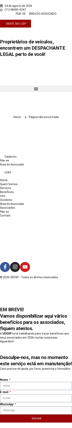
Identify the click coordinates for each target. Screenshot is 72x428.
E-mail (4, 392)
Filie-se (4, 160)
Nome (4, 379)
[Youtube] (25, 267)
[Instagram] (15, 267)
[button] (36, 88)
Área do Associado (12, 164)
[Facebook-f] (5, 267)
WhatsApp (7, 404)
